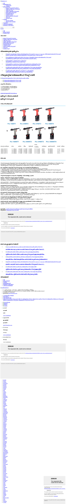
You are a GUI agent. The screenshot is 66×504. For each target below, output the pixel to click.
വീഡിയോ (5, 22)
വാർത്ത (5, 19)
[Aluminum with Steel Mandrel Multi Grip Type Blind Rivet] (24, 271)
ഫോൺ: (5, 292)
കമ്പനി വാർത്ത (9, 20)
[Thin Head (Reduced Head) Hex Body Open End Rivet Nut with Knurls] (24, 246)
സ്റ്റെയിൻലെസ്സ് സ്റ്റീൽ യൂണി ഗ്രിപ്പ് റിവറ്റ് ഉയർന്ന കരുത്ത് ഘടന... (21, 58)
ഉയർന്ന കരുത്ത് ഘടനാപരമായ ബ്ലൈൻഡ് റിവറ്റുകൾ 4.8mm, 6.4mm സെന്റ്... (24, 55)
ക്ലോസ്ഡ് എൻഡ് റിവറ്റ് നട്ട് (40, 299)
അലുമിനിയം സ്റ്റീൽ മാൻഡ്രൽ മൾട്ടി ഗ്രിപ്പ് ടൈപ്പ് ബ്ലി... (22, 274)
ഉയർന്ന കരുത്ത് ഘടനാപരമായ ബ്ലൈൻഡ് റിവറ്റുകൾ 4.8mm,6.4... (25, 264)
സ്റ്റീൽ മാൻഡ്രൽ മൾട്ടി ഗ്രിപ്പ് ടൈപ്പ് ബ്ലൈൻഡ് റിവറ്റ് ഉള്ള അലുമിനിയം (23, 68)
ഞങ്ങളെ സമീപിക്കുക (8, 25)
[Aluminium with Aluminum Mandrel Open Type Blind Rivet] (24, 256)
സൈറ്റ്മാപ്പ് (6, 296)
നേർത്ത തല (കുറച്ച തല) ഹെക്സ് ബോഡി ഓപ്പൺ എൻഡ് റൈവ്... (25, 249)
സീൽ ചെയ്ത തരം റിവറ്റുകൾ (13, 9)
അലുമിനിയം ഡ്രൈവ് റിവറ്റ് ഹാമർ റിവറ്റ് (15, 61)
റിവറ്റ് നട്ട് (8, 17)
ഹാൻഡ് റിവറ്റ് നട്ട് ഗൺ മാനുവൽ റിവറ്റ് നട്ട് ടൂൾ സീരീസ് (19, 208)
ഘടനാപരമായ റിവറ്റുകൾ (12, 15)
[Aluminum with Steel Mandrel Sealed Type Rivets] (22, 251)
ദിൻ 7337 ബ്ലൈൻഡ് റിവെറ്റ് (25, 299)
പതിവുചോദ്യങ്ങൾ (8, 24)
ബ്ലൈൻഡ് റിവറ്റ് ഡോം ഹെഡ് (26, 300)
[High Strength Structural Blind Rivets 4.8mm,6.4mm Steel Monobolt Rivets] (33, 261)
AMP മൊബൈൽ (7, 297)
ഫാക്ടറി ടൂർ (8, 5)
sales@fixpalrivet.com (12, 293)
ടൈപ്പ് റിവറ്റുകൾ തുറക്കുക (12, 7)
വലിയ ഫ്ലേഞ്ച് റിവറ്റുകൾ (12, 11)
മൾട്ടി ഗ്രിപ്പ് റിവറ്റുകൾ (11, 12)
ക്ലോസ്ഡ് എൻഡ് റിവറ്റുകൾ (10, 299)
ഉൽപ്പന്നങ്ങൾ (6, 6)
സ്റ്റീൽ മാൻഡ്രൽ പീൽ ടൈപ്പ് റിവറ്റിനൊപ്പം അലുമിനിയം (19, 71)
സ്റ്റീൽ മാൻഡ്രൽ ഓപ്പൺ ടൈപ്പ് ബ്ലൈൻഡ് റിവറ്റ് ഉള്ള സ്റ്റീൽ (23, 269)
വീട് (4, 3)
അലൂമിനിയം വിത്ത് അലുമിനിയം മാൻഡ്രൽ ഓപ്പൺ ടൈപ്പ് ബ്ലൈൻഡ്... (27, 259)
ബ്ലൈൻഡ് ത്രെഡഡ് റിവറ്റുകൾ (55, 299)
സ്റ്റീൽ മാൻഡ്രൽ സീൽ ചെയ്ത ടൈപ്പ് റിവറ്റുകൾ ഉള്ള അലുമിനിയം (25, 254)
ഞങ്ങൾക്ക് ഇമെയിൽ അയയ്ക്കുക (9, 93)
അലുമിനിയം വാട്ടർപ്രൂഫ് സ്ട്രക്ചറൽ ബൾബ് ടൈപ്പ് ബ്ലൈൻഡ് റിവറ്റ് (23, 65)
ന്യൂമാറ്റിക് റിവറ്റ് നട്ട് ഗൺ (12, 210)
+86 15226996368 (7, 315)
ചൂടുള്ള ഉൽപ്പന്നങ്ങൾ (8, 295)
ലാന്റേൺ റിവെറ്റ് (10, 13)
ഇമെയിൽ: (5, 293)
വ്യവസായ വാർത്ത (10, 21)
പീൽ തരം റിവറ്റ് (9, 10)
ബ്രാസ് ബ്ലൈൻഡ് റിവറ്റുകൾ (10, 300)
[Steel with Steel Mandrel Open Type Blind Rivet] (21, 266)
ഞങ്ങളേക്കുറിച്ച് (7, 4)
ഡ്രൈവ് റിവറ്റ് (9, 14)
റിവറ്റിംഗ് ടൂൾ (9, 18)
